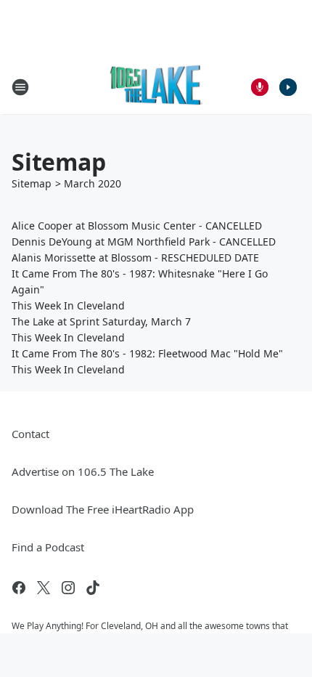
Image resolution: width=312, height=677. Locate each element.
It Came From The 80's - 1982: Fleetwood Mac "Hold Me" (147, 353)
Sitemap (32, 183)
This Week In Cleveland (68, 305)
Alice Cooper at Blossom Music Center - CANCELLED (137, 225)
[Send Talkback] (259, 87)
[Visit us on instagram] (68, 587)
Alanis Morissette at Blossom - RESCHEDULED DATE (135, 257)
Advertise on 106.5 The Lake (83, 471)
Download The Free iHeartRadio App (103, 509)
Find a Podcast (48, 547)
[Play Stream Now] (288, 87)
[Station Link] (156, 86)
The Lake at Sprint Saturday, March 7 (101, 321)
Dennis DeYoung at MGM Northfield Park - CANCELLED (144, 241)
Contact (30, 433)
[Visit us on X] (43, 587)
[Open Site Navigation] (20, 87)
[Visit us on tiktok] (93, 587)
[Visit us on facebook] (19, 587)
